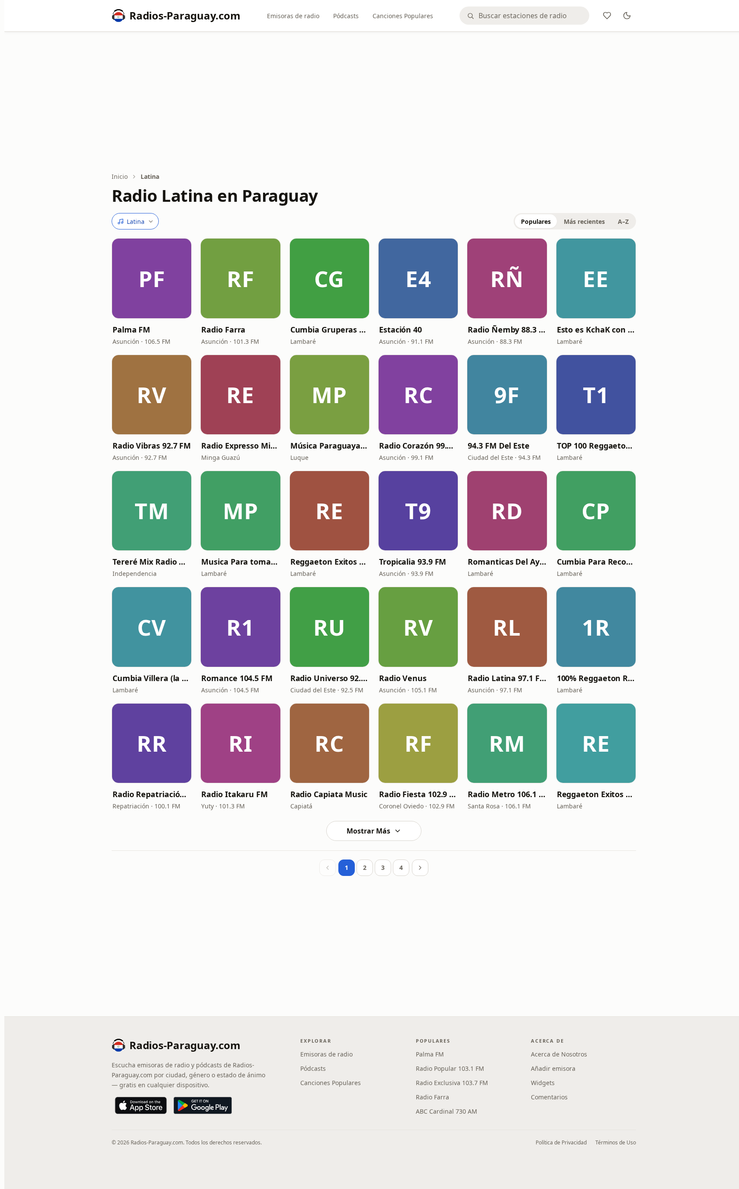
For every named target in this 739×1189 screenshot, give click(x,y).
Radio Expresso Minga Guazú (240, 445)
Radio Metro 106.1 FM (507, 794)
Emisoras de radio (293, 16)
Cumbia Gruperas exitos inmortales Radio (329, 329)
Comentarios (549, 1097)
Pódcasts (346, 16)
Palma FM (131, 329)
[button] (152, 278)
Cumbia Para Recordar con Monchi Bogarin (596, 561)
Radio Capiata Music (328, 794)
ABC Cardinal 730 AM (446, 1111)
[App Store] (141, 1105)
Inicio (120, 176)
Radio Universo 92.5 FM (329, 678)
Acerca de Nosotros (559, 1054)
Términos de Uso (615, 1142)
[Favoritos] (607, 15)
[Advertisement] (373, 102)
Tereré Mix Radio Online (151, 561)
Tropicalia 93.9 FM (412, 561)
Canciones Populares (403, 16)
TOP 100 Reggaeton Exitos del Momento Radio (596, 445)
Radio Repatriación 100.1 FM (151, 794)
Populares (536, 221)
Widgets (543, 1083)
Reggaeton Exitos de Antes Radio (329, 561)
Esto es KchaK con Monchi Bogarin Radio (596, 329)
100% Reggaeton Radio (596, 678)
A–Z (623, 221)
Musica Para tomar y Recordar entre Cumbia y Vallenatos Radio (240, 561)
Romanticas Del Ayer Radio (507, 561)
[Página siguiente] (420, 867)
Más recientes (584, 221)
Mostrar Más (368, 831)
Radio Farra (223, 329)
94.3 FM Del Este (499, 445)
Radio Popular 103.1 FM (450, 1068)
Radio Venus (403, 678)
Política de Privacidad (561, 1142)
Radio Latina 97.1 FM (507, 678)
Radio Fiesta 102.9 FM (418, 794)
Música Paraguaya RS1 (329, 445)
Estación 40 (400, 329)
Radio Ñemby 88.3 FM (507, 329)
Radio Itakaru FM (234, 794)
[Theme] (627, 15)
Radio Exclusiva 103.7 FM (452, 1083)
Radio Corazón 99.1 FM (418, 445)
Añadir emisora (553, 1068)
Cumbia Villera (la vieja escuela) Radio (151, 678)
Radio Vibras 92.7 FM (151, 445)
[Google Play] (203, 1105)
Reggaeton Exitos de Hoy (596, 794)
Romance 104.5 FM (237, 678)
